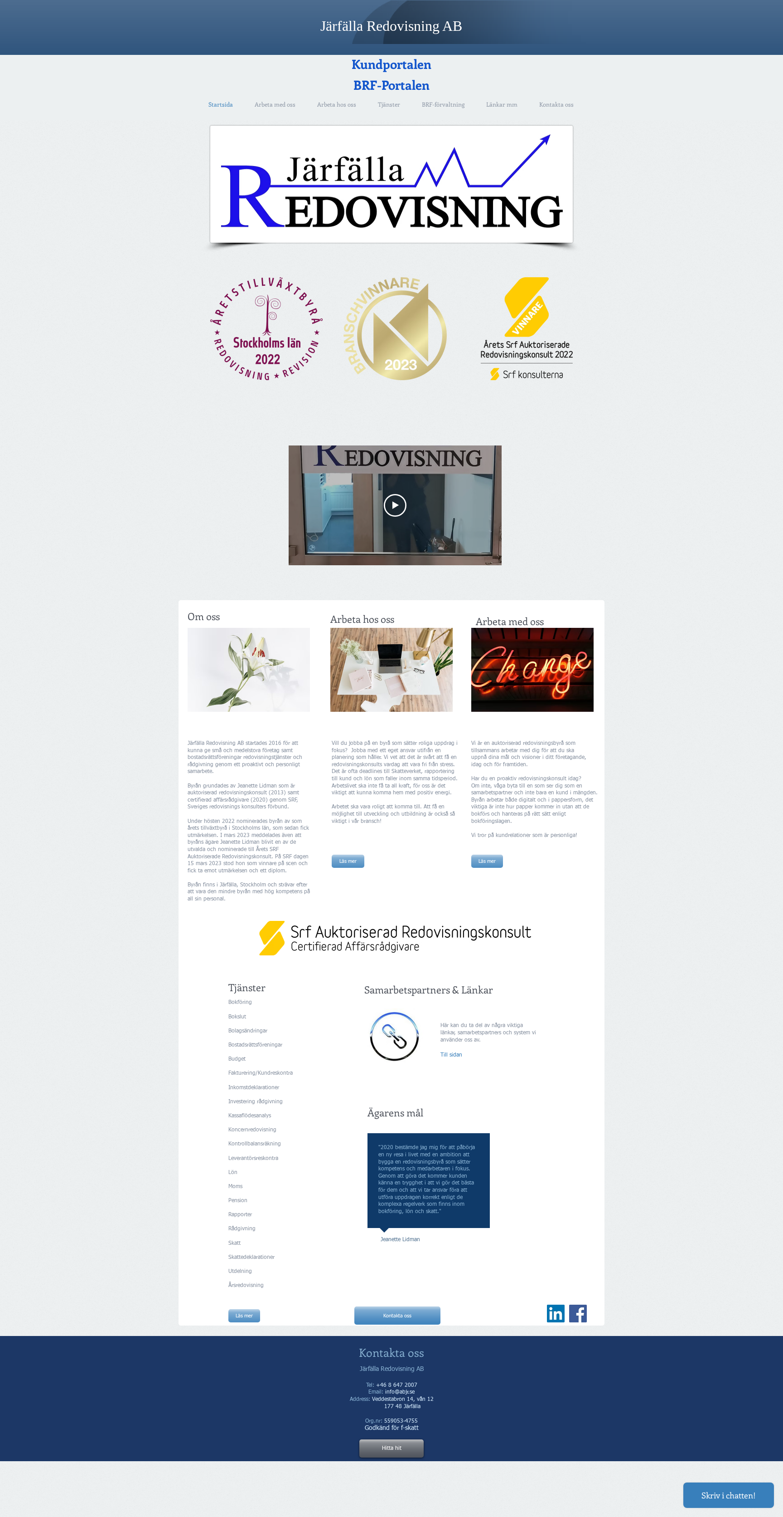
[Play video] (395, 505)
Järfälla (343, 26)
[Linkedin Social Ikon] (556, 1313)
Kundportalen (391, 63)
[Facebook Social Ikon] (578, 1313)
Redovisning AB (414, 26)
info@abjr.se (400, 1392)
